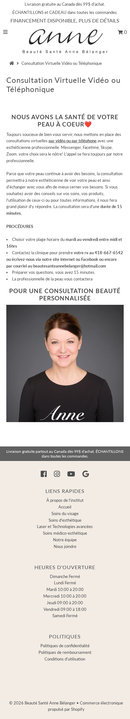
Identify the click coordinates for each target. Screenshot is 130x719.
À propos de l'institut (65, 500)
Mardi (65, 589)
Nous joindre (65, 546)
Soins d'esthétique (65, 520)
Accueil (64, 506)
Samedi (65, 615)
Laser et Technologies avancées (65, 526)
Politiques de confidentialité (65, 645)
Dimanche (65, 576)
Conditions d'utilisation (64, 658)
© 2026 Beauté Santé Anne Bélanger (42, 702)
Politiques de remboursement (65, 652)
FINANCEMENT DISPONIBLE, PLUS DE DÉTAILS (64, 20)
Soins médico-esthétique (65, 533)
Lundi (65, 582)
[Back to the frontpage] (12, 63)
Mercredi (64, 596)
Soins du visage (65, 513)
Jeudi (65, 602)
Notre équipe (65, 539)
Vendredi (65, 609)
